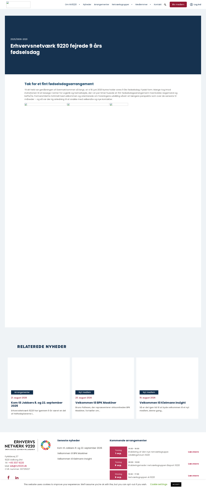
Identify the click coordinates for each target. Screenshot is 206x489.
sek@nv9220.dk (18, 465)
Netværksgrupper (120, 4)
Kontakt (158, 4)
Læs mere (193, 451)
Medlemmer (142, 4)
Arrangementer (101, 4)
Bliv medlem (178, 4)
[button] (165, 5)
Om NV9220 (71, 4)
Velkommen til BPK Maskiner (72, 453)
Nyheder (87, 4)
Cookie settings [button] (158, 484)
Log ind (197, 4)
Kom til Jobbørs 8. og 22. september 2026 (79, 448)
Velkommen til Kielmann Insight (74, 458)
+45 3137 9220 (16, 462)
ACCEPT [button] (176, 484)
